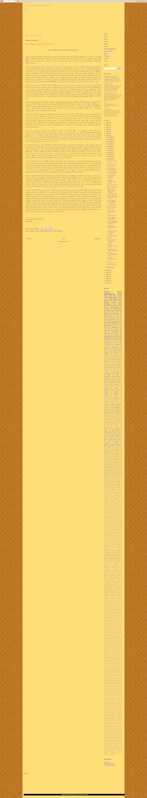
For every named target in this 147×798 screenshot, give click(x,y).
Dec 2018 (109, 137)
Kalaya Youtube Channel (110, 48)
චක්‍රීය (111, 516)
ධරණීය (118, 660)
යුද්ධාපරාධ (106, 536)
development (107, 442)
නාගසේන (106, 666)
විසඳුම (113, 728)
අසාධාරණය (118, 507)
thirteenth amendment (116, 381)
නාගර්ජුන (118, 664)
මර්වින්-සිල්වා (119, 698)
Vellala (105, 325)
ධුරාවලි (105, 663)
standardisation (113, 592)
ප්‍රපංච (115, 526)
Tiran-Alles (112, 573)
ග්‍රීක (121, 453)
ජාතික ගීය (115, 644)
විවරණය (120, 538)
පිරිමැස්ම (115, 680)
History (106, 61)
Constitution (116, 305)
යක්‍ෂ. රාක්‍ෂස (111, 706)
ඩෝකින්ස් (118, 647)
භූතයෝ (107, 465)
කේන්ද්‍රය (120, 627)
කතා (119, 621)
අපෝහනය (120, 504)
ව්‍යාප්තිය (111, 717)
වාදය (119, 717)
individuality (116, 498)
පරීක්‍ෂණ (117, 421)
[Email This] (45, 229)
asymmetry (119, 493)
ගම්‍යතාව (110, 632)
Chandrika (31, 231)
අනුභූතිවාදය (113, 504)
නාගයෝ (111, 664)
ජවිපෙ (110, 368)
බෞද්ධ (117, 325)
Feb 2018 (109, 159)
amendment (113, 493)
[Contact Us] (40, 35)
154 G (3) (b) (113, 476)
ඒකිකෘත (105, 620)
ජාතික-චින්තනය (112, 646)
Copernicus (119, 552)
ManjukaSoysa (107, 566)
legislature (106, 444)
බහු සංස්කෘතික (119, 687)
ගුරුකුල (118, 635)
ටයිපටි (109, 647)
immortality (118, 496)
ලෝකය (118, 714)
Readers (120, 348)
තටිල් (105, 385)
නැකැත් (115, 666)
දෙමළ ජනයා (110, 655)
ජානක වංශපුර (115, 316)
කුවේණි (105, 627)
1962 (114, 547)
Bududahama (116, 313)
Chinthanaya (113, 319)
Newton (106, 322)
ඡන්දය (114, 640)
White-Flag (111, 492)
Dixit (119, 555)
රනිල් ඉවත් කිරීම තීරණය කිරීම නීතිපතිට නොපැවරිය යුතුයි (111, 191)
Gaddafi (109, 560)
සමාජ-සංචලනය (112, 737)
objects (112, 444)
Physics (117, 375)
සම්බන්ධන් (120, 541)
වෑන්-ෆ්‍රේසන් (118, 718)
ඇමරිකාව (113, 609)
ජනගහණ (118, 640)
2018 (107, 135)
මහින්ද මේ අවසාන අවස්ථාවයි (111, 211)
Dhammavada (114, 555)
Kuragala (117, 563)
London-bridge (116, 564)
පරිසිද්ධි (118, 524)
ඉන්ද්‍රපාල (118, 509)
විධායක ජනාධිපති (117, 723)
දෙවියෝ (111, 321)
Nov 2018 (109, 139)
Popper (106, 409)
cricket (105, 367)
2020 (107, 131)
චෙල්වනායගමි (108, 640)
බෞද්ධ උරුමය (107, 694)
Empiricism (108, 365)
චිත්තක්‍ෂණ (106, 638)
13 (110, 358)
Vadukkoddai (117, 490)
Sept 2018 (110, 144)
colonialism (107, 304)
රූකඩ (107, 711)
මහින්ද (120, 465)
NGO (105, 327)
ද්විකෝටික (106, 654)
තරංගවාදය (111, 518)
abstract (118, 410)
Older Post (97, 238)
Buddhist (118, 550)
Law (111, 330)
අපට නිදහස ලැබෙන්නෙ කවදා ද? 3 (112, 246)
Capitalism (119, 364)
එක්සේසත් (119, 415)
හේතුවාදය (106, 752)
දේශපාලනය (116, 458)
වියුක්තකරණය (107, 726)
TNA (111, 315)
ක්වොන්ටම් (107, 328)
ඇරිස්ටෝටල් (119, 609)
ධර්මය (119, 661)
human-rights (115, 331)
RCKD (118, 487)
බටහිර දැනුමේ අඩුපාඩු (112, 235)
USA (114, 365)
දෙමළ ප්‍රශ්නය (117, 655)
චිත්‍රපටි (111, 638)
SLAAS (105, 438)
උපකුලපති (116, 615)
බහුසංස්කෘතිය (117, 530)
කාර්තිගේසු (108, 513)
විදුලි (121, 721)
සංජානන (113, 427)
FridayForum (117, 558)
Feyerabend (107, 373)
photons (106, 445)
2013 (107, 278)
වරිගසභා (109, 538)
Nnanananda (117, 486)
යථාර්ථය (117, 345)
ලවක (114, 712)
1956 (118, 359)
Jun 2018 (109, 150)
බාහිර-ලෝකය (117, 689)
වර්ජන (105, 538)
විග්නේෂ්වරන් (106, 720)
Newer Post (29, 238)
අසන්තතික (112, 507)
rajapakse (106, 590)
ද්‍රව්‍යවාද (111, 419)
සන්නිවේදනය (118, 472)
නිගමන (120, 666)
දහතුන (116, 518)
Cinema (106, 58)
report (111, 590)
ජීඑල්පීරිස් (118, 646)
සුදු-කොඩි (106, 546)
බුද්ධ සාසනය (114, 691)
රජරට (118, 362)
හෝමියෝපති (113, 752)
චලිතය (114, 516)
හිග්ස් (115, 546)
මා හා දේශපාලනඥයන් (111, 215)
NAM (119, 566)
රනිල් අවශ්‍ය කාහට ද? (112, 164)
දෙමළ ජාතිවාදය (115, 355)
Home (63, 238)
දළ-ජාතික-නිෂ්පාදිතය (115, 652)
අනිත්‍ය (113, 598)
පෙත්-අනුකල (106, 683)
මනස (117, 321)
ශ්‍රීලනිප (105, 472)
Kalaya (106, 39)
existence (106, 381)
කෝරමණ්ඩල (112, 629)
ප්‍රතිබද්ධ (111, 526)
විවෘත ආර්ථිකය (119, 726)
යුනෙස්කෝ (106, 708)
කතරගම (114, 621)
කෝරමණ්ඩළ (119, 629)
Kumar (111, 563)
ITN (112, 405)
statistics (118, 412)
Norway (106, 407)
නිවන (120, 398)
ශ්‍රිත (104, 731)
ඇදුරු (109, 609)
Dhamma (107, 555)
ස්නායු (114, 743)
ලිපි (105, 102)
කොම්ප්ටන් (106, 515)
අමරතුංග (112, 603)
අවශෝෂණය (107, 396)
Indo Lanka (114, 373)
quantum (113, 501)
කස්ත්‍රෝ (116, 623)
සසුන (116, 740)
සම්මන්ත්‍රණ (106, 371)
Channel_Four (116, 433)
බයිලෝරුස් (118, 686)
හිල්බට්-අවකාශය (109, 475)
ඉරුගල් (109, 612)
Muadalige (114, 566)
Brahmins (117, 388)
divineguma (107, 412)
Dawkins (120, 553)
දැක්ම (111, 654)
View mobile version (63, 241)
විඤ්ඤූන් (112, 470)
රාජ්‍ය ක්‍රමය (119, 708)
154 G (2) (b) (107, 547)
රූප (110, 711)
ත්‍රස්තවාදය (116, 396)
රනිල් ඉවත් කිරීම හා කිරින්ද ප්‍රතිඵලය (111, 218)
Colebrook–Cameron (115, 435)
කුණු (114, 626)
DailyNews (106, 313)
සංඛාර (105, 734)
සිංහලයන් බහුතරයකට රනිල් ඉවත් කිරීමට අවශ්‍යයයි (112, 222)
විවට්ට (112, 726)
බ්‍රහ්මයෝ (107, 689)
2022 (107, 127)
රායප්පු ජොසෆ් (111, 709)
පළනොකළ (106, 526)
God (112, 335)
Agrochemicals (107, 388)
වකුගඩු (106, 330)
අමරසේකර (113, 506)
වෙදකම (109, 729)
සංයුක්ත (111, 472)
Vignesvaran (109, 344)
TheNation (111, 490)
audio (110, 441)
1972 (119, 547)
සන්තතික (114, 541)
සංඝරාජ (109, 541)
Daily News (116, 371)
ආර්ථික (111, 413)
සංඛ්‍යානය (107, 732)
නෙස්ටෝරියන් (108, 672)
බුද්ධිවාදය (107, 692)
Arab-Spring (106, 478)
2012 (107, 280)
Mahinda (115, 299)
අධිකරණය (115, 395)
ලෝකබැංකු (112, 714)
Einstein (112, 351)
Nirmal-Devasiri (109, 486)
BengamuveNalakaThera (110, 432)
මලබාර (107, 700)
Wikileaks (118, 492)
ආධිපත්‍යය (106, 450)
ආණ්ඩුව (109, 509)
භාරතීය (105, 695)
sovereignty (113, 322)
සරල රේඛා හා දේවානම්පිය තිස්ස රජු (112, 227)
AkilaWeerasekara (107, 549)
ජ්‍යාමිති (120, 643)
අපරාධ (116, 601)
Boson (120, 432)
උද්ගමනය (106, 510)
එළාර (119, 618)
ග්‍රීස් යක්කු (120, 632)
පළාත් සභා (116, 370)
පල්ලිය (110, 675)
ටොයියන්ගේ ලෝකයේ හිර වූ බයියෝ (111, 182)
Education (106, 348)
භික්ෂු (115, 695)
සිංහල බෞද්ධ (115, 402)
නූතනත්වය (117, 368)
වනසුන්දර (118, 536)
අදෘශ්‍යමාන (107, 504)
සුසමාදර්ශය (119, 746)
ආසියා (105, 609)
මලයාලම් (112, 700)
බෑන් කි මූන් (106, 532)
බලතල (105, 687)
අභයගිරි (107, 603)
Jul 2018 (109, 148)
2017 (107, 270)
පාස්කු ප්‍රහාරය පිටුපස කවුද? (110, 76)
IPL (113, 561)
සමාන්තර (106, 738)
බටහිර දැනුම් (119, 464)
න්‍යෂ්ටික (116, 663)
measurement (108, 586)
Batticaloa (106, 479)
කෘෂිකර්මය (118, 513)
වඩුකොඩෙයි (106, 715)
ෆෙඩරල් (105, 754)
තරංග (110, 649)
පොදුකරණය (112, 529)
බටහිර (108, 399)
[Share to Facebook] (50, 229)
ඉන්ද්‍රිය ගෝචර (115, 610)
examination (106, 496)
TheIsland (111, 297)
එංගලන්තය (118, 617)
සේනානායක (107, 748)
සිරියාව (105, 746)
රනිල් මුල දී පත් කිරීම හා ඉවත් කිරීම (112, 172)
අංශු (107, 382)
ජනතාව (112, 641)
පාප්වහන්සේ (119, 678)
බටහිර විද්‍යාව (107, 356)
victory (111, 593)
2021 (107, 129)
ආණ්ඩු (105, 509)
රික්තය (117, 709)
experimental (106, 581)
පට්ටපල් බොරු (108, 421)
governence (113, 581)
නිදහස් (120, 667)
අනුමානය (106, 601)
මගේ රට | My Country (109, 765)
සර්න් (114, 543)
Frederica (111, 558)
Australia (118, 478)
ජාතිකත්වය (106, 355)
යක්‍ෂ (119, 401)
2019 (107, 133)
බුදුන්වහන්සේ (113, 692)
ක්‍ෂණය (112, 416)
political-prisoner (118, 587)
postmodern (112, 445)
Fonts (105, 41)
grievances (119, 581)
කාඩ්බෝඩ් (114, 624)
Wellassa (60, 231)
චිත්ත (119, 637)
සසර (115, 473)
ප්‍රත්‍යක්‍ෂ (117, 341)
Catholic (106, 390)
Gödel (110, 481)
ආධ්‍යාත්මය (106, 607)
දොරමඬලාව (106, 660)
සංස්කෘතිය (113, 359)
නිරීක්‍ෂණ (120, 361)
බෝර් (112, 532)
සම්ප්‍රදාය (118, 735)
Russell (111, 409)
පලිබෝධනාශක (107, 461)
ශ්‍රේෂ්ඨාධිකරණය (110, 731)
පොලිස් (113, 684)
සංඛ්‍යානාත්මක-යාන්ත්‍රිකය (115, 732)
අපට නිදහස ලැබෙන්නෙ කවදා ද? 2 (112, 254)
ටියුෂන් (113, 647)
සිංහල (120, 322)
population (106, 501)
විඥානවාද (106, 425)
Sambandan (119, 409)
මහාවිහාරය (116, 399)
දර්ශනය (105, 652)
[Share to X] (48, 229)
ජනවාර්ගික (118, 641)
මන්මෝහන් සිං (107, 698)
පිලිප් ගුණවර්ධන (108, 681)
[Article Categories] (36, 35)
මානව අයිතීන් (119, 533)
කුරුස (119, 626)
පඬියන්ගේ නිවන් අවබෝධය (111, 93)
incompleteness (116, 583)
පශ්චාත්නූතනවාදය (116, 675)
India (117, 311)
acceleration (106, 493)
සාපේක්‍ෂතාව (106, 544)
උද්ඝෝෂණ (106, 615)
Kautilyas (118, 561)
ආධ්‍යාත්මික (112, 361)
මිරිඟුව (119, 703)
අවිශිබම (110, 604)
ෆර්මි (119, 752)
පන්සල (112, 674)
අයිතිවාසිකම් (119, 506)
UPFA (115, 438)
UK (118, 390)
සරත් (106, 543)
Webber (118, 575)
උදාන (111, 615)
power (112, 589)
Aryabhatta (113, 550)
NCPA (109, 567)
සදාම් (114, 735)
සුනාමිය (114, 746)
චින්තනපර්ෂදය (107, 341)
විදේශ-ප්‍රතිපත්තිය (108, 723)
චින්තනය (116, 328)
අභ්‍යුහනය (117, 447)
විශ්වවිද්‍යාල (106, 427)
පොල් (107, 684)
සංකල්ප (106, 358)
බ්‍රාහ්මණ (112, 689)
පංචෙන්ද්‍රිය (106, 370)
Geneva (106, 316)
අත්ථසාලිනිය (117, 595)
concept (105, 578)
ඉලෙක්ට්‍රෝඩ (114, 612)
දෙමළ (107, 359)
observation (106, 587)
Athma (112, 478)
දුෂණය (105, 521)
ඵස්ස (118, 684)
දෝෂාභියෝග (114, 398)
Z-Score (113, 378)
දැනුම (109, 385)
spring (106, 592)
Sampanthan (106, 489)
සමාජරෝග (118, 737)
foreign (112, 496)
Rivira (118, 351)
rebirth (118, 501)
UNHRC (120, 338)
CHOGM (108, 433)
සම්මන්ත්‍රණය (109, 473)
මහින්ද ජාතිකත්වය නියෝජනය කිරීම (111, 169)
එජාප (107, 416)
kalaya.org (106, 762)
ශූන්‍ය (105, 541)
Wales (55, 231)
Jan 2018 (109, 267)
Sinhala (115, 336)
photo (112, 587)
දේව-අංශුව (118, 657)
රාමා (106, 709)
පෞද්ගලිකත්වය (109, 464)
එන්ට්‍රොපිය (114, 618)
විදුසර (105, 307)
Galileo (113, 390)
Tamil (120, 342)
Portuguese (106, 376)
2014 (107, 276)
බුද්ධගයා (120, 691)
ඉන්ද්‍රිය (117, 413)
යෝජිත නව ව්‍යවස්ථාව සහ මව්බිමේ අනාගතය (112, 232)
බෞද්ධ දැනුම (114, 694)
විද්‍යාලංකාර (115, 425)
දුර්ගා (115, 654)
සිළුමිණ (118, 544)
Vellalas (117, 330)
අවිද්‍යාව (106, 449)
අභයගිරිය (107, 506)
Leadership (106, 564)
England (109, 324)
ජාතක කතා (108, 644)
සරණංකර (116, 738)
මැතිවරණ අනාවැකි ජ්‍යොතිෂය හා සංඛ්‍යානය (111, 241)
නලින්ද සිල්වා (110, 663)
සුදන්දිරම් (109, 746)
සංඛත (120, 731)
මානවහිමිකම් (108, 535)
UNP (118, 318)
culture (111, 325)
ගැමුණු (119, 634)
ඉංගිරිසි (114, 509)
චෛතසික (117, 455)
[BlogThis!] (46, 229)
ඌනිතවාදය (111, 617)
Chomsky (118, 479)
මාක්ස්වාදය (116, 356)
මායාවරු (118, 701)
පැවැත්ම (114, 462)
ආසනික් (117, 315)
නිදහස (116, 667)
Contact (106, 46)
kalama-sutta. (114, 584)
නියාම (113, 669)
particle (118, 444)
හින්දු (119, 546)
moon (114, 586)
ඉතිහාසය (118, 450)
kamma (120, 584)
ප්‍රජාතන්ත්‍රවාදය (107, 462)
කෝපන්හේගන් (114, 453)
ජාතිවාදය (112, 456)
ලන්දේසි (112, 536)
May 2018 (109, 152)
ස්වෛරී (118, 543)
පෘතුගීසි (118, 681)
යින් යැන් (118, 706)
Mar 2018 (109, 156)
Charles (37, 231)
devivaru (117, 442)
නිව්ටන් (118, 459)
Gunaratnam (108, 561)
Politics (106, 53)
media (105, 319)
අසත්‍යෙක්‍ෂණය (107, 606)
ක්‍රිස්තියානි (106, 453)
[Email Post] (42, 228)
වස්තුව (106, 717)
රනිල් (120, 467)
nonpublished (115, 327)
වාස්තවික (106, 402)
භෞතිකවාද (114, 465)
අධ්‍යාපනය (109, 345)
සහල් (112, 741)
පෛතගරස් (113, 683)
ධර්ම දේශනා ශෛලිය (112, 661)
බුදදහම (109, 691)
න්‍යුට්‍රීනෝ (118, 419)
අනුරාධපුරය (111, 601)
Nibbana (109, 375)
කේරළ (106, 629)
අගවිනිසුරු (109, 447)
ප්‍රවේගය (107, 527)
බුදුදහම (113, 422)
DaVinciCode (108, 553)
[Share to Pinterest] (51, 229)
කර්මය (106, 512)
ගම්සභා (105, 632)
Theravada (106, 378)
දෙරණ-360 (106, 458)
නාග (107, 664)
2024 (107, 122)
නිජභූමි (112, 459)
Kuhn (120, 373)
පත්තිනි (107, 524)
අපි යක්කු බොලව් (108, 109)
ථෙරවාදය (106, 398)
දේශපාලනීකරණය (112, 658)
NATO (105, 567)
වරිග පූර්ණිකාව (119, 715)
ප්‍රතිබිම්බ (117, 677)
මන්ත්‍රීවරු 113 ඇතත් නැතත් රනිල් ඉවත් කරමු (112, 197)
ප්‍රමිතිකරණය (107, 422)
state (113, 412)
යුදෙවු (116, 467)
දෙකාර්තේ (110, 521)
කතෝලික (106, 623)
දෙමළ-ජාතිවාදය (116, 385)
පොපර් (120, 462)
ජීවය (105, 647)
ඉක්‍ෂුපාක (107, 610)
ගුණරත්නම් (113, 635)
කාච (110, 624)
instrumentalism (107, 584)
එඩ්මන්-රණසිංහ (107, 618)
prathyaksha (107, 393)
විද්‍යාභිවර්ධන (111, 721)
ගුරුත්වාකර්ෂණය (116, 384)
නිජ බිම (112, 667)
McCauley (120, 484)
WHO (118, 365)
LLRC (105, 331)
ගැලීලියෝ (106, 516)
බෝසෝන (106, 533)
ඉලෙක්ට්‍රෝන (107, 415)
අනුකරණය (112, 600)
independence (47, 231)
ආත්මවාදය (117, 449)
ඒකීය (117, 452)
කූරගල (110, 627)
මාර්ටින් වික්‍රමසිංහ (107, 703)
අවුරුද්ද (111, 449)
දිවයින (109, 311)
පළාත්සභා (117, 461)
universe (107, 593)
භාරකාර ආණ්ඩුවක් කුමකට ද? (111, 208)
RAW (113, 376)
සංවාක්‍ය (114, 734)
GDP (105, 436)
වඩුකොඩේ (108, 469)
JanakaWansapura (114, 307)
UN (112, 410)
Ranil (52, 231)
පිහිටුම (114, 681)
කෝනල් (112, 515)
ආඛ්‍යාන (118, 606)
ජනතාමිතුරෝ (106, 641)
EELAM (106, 361)
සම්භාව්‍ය (105, 737)
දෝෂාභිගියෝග (113, 660)
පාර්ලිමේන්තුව (117, 527)
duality (112, 580)
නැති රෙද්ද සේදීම (111, 166)
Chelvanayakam (115, 347)
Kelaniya (113, 348)
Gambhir (114, 560)
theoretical (119, 592)
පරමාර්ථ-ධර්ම (117, 674)
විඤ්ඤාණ (106, 470)
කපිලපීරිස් (120, 510)
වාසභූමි (105, 718)
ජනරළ (119, 516)
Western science (108, 51)
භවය (119, 694)
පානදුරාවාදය (113, 678)
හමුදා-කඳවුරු (119, 748)
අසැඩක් (113, 606)
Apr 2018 (109, 154)
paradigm (116, 391)
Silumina (114, 489)
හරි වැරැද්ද (109, 237)
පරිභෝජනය (113, 524)
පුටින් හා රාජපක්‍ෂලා (109, 84)
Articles (106, 44)
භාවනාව (120, 422)
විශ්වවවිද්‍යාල (108, 728)
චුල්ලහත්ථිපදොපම (118, 638)
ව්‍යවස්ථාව (116, 387)
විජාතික (112, 720)
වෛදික (114, 729)
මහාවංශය (118, 700)
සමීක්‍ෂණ (111, 738)
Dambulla (114, 553)
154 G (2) (106, 429)
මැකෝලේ (114, 703)
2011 (107, 283)
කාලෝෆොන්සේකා (107, 626)
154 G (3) (106, 476)
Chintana (113, 552)
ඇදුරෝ (112, 450)
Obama (105, 487)
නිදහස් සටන (108, 669)
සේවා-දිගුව (113, 748)
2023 (107, 125)
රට (110, 708)
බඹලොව (111, 530)
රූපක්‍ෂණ (115, 711)
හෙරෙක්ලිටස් (111, 751)
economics (106, 391)
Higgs (114, 481)
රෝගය (105, 364)
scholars (115, 590)
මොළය (108, 424)
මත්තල (118, 697)
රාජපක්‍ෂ (114, 708)
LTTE (105, 318)
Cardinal (106, 347)
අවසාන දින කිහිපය (111, 205)
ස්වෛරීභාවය (119, 743)
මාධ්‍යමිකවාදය (112, 701)
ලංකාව (110, 712)
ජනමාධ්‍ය (106, 456)
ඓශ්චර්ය (111, 620)
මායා (114, 535)
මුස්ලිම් (113, 401)
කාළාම (113, 513)
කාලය (118, 416)
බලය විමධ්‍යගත (111, 687)
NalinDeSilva (109, 294)
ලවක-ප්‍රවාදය (119, 712)
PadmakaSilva (107, 569)
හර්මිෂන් (111, 546)
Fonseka (106, 481)
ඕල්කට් (114, 510)
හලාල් (118, 427)
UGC (107, 410)
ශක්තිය (118, 729)
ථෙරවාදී (118, 456)
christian (108, 495)
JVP (108, 305)
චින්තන (106, 418)
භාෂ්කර (110, 695)
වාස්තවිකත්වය (111, 718)
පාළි (106, 680)
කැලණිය (116, 333)
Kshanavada (113, 484)
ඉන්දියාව (120, 382)
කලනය (111, 623)
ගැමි (115, 634)
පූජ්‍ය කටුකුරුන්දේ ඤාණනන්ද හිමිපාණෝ (111, 177)
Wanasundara (112, 575)
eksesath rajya (116, 379)
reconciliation (116, 393)
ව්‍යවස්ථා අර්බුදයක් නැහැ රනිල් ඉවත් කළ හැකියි (111, 202)
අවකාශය (107, 507)
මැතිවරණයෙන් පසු (111, 264)
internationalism (118, 308)
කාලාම (119, 624)
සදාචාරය (109, 735)
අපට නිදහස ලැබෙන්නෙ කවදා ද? (112, 259)
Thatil (111, 438)
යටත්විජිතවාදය (109, 467)
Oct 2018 (109, 141)
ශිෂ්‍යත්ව (116, 731)
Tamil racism (117, 296)
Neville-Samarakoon (116, 567)
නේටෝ (113, 672)
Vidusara (115, 300)
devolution (111, 367)
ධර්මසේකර (116, 521)
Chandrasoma (107, 552)
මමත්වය (113, 698)
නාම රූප (111, 666)
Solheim (107, 572)
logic (108, 339)
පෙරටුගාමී (106, 529)
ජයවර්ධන (106, 518)
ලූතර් (107, 714)
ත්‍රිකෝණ (113, 649)
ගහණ (115, 632)
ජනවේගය (106, 643)
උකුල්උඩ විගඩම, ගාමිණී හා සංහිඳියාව (112, 250)
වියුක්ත (106, 335)
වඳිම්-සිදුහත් (112, 715)
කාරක (120, 512)
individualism (106, 498)
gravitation (106, 353)
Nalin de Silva (109, 310)
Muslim (117, 324)
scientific (120, 590)
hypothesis (108, 583)
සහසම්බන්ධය (117, 741)
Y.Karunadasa (113, 439)
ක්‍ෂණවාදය (111, 512)
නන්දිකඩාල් (106, 459)
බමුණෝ (112, 686)
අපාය (121, 601)
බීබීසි (105, 691)
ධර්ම (105, 661)
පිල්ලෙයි (120, 680)
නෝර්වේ (118, 672)
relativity (106, 395)
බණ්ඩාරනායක (106, 686)
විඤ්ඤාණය (115, 538)
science (116, 353)
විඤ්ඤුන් (105, 721)
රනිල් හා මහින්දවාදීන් (112, 187)
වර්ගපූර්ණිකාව (116, 469)
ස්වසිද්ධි (120, 473)
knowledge (106, 333)
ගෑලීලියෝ (109, 455)
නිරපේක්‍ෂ (118, 669)
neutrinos (118, 586)
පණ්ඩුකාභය (106, 674)
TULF (113, 572)
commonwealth (116, 495)
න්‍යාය (121, 663)
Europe (105, 558)
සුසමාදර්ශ (106, 404)
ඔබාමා (110, 510)
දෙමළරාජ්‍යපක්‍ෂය (107, 657)
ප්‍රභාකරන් (120, 526)
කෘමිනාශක (115, 627)
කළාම (120, 623)
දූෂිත (105, 655)
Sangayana (116, 569)
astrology (108, 379)
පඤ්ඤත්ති (106, 387)
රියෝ (121, 709)
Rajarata (118, 376)
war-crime (119, 445)
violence (116, 593)
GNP (105, 560)
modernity (116, 339)
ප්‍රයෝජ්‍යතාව (106, 678)
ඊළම (113, 415)
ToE (116, 573)
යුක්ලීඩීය (118, 535)
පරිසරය (105, 675)
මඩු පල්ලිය (112, 697)
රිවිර (108, 350)
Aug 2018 (109, 146)
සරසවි (110, 543)
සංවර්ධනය (112, 364)
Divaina (106, 300)
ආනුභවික (112, 607)
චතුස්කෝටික (106, 637)
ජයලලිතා (111, 643)
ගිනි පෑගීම (106, 635)
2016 (107, 272)
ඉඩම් (111, 610)
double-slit (106, 580)
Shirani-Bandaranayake (117, 570)
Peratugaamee (112, 487)
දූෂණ (119, 654)
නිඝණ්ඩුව (107, 667)
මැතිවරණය (106, 401)
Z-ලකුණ (120, 378)
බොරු (119, 692)
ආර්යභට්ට (118, 607)
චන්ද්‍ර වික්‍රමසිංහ (113, 637)
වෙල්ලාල (118, 470)
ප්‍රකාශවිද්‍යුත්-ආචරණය (108, 677)
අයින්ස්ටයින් (112, 382)
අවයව (105, 604)
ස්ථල (110, 743)
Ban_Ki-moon (115, 430)
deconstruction (117, 578)
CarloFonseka (107, 342)
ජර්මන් (116, 643)
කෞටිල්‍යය (118, 515)
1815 (112, 404)
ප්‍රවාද (107, 362)
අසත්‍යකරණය (117, 604)
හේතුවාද (118, 751)
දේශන (105, 658)
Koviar (105, 563)
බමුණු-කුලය (112, 362)
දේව (113, 657)
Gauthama (119, 560)
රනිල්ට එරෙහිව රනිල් (112, 185)
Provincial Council (114, 436)
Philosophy (107, 56)
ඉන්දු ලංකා (108, 384)
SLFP (105, 315)
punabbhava (117, 589)
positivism (107, 589)
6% (112, 429)
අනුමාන (118, 600)
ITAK (115, 342)
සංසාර (119, 734)
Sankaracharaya (107, 570)
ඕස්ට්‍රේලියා (108, 621)
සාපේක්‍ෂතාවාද (113, 544)
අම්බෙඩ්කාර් (118, 603)
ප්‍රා (111, 527)
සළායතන (106, 743)
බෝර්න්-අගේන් (117, 532)
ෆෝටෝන (117, 475)
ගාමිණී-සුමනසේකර (109, 634)
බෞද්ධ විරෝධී (112, 533)
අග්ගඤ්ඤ (111, 595)
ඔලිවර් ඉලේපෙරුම (118, 620)
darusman (117, 441)
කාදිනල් (116, 512)
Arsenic (112, 318)
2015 (107, 274)
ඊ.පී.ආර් (120, 612)
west (105, 413)
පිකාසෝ (110, 680)
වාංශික (115, 717)
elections (118, 367)
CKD (107, 405)
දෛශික (118, 658)
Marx (117, 335)
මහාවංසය (106, 701)
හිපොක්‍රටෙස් (107, 749)
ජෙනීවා (120, 358)
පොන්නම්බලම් (119, 683)
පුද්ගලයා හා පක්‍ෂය (111, 262)
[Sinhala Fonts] (31, 35)
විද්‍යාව (117, 721)
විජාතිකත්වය (117, 720)
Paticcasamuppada (115, 407)
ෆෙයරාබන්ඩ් (111, 754)
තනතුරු (105, 649)
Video (105, 492)
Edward (41, 231)
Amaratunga (119, 404)
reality (105, 368)
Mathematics (107, 336)
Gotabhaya (119, 310)
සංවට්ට (109, 734)
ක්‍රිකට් (106, 624)
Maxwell (118, 405)
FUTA (114, 358)
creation (110, 578)
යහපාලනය (116, 424)
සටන (105, 735)
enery (118, 580)
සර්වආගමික (111, 740)
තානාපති (118, 649)
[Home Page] (27, 35)
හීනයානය (114, 749)
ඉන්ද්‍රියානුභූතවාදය (108, 452)
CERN (112, 479)
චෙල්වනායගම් (113, 418)
